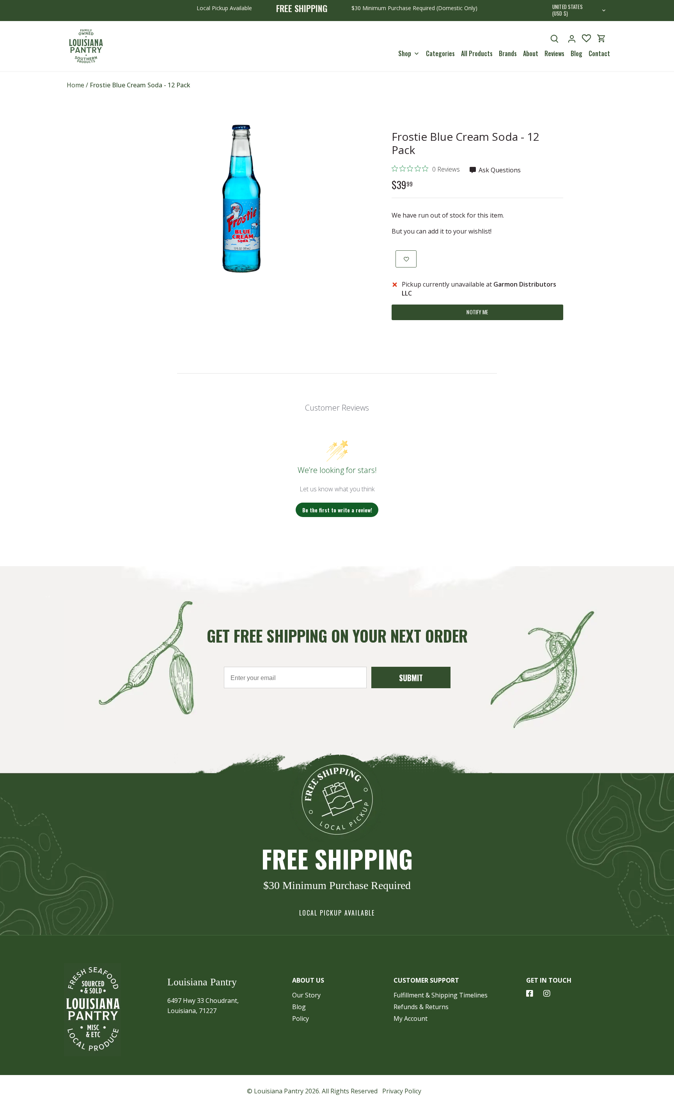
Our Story (306, 995)
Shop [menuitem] (404, 53)
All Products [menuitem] (477, 53)
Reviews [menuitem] (554, 53)
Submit (411, 678)
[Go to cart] (601, 38)
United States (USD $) (567, 10)
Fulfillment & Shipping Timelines (441, 995)
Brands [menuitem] (508, 53)
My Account (410, 1018)
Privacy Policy (401, 1091)
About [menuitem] (530, 53)
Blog (299, 1006)
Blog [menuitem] (576, 53)
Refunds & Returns (421, 1006)
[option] (242, 199)
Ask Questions (499, 170)
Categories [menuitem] (440, 53)
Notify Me (477, 312)
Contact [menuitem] (599, 53)
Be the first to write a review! (337, 510)
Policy (300, 1018)
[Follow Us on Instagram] (546, 993)
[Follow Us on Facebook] (529, 993)
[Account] (571, 38)
